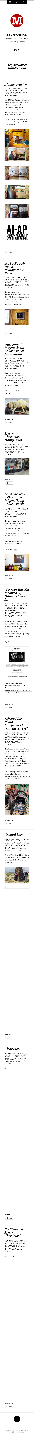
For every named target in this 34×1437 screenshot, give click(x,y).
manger (22, 1243)
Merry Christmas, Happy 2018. (14, 436)
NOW (10, 100)
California (24, 510)
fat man (14, 281)
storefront (9, 452)
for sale (17, 100)
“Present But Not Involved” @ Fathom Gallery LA (17, 594)
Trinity (25, 94)
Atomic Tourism (16, 84)
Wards (17, 452)
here (11, 862)
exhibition (24, 605)
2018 (23, 278)
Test (15, 286)
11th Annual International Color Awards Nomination (14, 349)
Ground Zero (14, 834)
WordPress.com (19, 1432)
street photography (12, 614)
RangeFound (9, 94)
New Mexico (9, 367)
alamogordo (10, 279)
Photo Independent (12, 610)
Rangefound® (17, 35)
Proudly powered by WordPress (14, 1430)
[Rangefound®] (17, 20)
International (13, 363)
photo (24, 92)
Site (15, 847)
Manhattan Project (12, 844)
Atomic (14, 90)
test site (18, 94)
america (8, 90)
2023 (25, 89)
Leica (6, 92)
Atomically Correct (16, 860)
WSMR (7, 850)
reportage (9, 286)
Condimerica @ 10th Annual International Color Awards (16, 499)
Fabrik (7, 607)
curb (13, 1055)
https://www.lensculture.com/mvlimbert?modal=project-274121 (18, 691)
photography (10, 284)
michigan (8, 448)
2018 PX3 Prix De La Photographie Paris (15, 268)
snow (7, 1060)
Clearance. (12, 1048)
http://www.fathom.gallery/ (14, 641)
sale (25, 1058)
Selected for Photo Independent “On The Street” (16, 723)
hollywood (9, 609)
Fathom (13, 607)
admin (19, 89)
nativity (16, 449)
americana (16, 360)
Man (15, 365)
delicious (14, 511)
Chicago (15, 1242)
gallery (20, 607)
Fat (6, 363)
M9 (17, 92)
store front (19, 1060)
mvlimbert (11, 282)
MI (21, 446)
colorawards (22, 362)
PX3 (17, 284)
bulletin (21, 90)
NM (20, 92)
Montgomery (18, 448)
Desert (18, 841)
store (17, 451)
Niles (23, 449)
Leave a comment (11, 95)
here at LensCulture (11, 385)
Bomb (13, 841)
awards (7, 281)
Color (13, 362)
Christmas (9, 446)
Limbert (12, 92)
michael (26, 446)
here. (10, 393)
